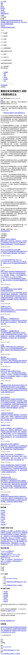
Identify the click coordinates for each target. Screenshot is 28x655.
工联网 (4, 630)
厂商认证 (22, 22)
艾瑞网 (7, 629)
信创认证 (13, 22)
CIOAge (9, 578)
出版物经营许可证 (10, 620)
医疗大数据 (7, 425)
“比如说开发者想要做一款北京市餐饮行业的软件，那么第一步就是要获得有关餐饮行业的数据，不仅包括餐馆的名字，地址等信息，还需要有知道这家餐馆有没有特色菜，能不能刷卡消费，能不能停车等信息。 (14, 336)
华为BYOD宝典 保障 (10, 249)
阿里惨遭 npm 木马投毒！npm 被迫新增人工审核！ (13, 531)
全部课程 (3, 22)
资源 (4, 27)
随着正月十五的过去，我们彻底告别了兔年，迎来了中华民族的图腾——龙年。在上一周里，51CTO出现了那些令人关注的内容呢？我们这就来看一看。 (14, 458)
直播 (13, 27)
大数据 (2, 306)
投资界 (5, 632)
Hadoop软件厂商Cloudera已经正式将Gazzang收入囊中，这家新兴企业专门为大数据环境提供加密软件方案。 (14, 263)
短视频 (12, 20)
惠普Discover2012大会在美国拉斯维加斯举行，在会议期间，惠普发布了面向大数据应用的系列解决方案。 (13, 350)
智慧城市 (5, 477)
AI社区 (5, 77)
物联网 (2, 317)
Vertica (9, 306)
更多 (7, 548)
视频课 (2, 20)
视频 (4, 74)
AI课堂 (2, 15)
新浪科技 (3, 627)
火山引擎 (13, 632)
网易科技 (12, 627)
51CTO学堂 (6, 585)
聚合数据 (3, 329)
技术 (7, 494)
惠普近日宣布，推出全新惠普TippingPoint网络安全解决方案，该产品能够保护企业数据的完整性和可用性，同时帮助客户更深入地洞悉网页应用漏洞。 (14, 447)
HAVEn (8, 369)
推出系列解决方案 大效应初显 (12, 346)
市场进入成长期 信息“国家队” (14, 385)
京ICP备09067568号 (10, 610)
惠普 (2, 231)
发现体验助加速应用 (11, 289)
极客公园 (8, 630)
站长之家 (11, 629)
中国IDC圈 (20, 630)
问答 (6, 27)
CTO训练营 (19, 585)
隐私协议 (5, 601)
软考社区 (3, 8)
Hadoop (6, 306)
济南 (2, 477)
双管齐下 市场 (8, 239)
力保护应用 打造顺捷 (10, 444)
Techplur (15, 578)
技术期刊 (5, 79)
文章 (2, 27)
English (5, 598)
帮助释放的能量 (9, 359)
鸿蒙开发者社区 (5, 13)
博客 (2, 3)
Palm (5, 287)
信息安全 (3, 397)
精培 (10, 585)
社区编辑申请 (4, 85)
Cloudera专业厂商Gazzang (11, 259)
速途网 (16, 629)
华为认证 (18, 22)
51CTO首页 (3, 1)
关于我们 (5, 591)
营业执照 (3, 620)
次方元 (9, 632)
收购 (4, 231)
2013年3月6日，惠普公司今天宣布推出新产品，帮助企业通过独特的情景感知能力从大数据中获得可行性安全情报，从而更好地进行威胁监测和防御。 (14, 500)
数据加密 (7, 231)
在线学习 (3, 25)
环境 (5, 494)
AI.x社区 (24, 581)
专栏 (11, 27)
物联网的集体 (6, 308)
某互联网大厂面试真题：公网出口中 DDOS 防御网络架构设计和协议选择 (14, 532)
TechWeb (4, 629)
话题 (4, 75)
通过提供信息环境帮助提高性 (13, 496)
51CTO (5, 578)
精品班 (2, 6)
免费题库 (11, 24)
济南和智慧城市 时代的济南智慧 (13, 465)
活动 (4, 81)
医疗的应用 (7, 413)
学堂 (2, 5)
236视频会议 (14, 630)
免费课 (2, 10)
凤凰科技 (16, 627)
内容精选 (5, 72)
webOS (2, 287)
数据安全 (7, 397)
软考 (10, 22)
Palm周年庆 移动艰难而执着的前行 (13, 271)
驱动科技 (21, 627)
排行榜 (9, 20)
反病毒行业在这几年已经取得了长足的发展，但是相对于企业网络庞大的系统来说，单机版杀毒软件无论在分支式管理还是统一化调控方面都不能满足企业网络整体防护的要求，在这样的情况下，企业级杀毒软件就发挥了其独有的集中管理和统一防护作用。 (14, 404)
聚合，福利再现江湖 (10, 318)
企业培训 (3, 12)
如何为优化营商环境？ (9, 479)
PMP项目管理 (5, 24)
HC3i (12, 578)
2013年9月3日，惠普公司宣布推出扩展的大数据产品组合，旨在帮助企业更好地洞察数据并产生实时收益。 (14, 362)
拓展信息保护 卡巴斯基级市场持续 (13, 399)
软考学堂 (20, 20)
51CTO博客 (6, 581)
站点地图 (5, 595)
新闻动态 (5, 593)
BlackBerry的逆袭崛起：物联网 (12, 428)
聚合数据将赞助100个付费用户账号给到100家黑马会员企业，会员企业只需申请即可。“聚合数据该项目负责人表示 (14, 322)
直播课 (16, 20)
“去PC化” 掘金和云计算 (11, 371)
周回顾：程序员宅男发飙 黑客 (12, 454)
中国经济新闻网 (22, 629)
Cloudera (3, 270)
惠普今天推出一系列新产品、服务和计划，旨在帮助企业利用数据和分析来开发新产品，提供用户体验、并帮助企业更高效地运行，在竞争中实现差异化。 (14, 242)
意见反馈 (5, 596)
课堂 (8, 27)
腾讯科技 (7, 627)
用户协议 (5, 599)
